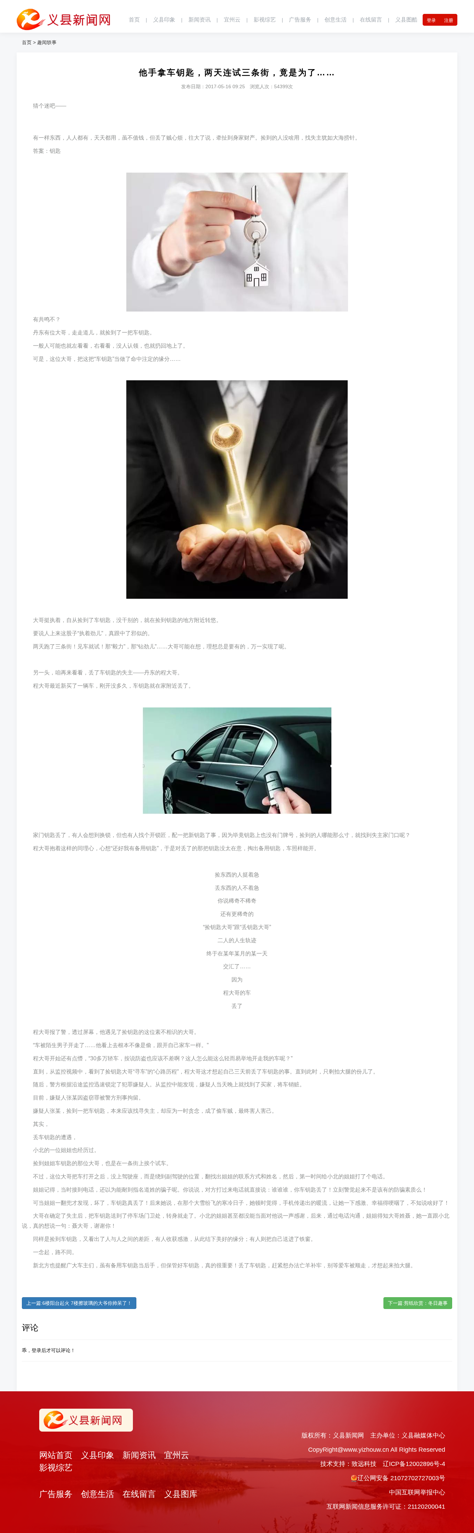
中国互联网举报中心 (417, 1492)
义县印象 (164, 20)
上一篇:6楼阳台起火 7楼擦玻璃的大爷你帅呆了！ (79, 1303)
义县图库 (180, 1494)
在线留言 (371, 20)
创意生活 (335, 20)
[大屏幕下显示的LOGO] (63, 15)
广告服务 (300, 20)
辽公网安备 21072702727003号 (401, 1478)
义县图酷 (406, 20)
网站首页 (56, 1455)
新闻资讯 (199, 20)
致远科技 (364, 1463)
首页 (134, 20)
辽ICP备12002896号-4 (414, 1463)
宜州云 (232, 20)
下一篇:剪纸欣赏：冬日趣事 (418, 1303)
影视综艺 (265, 20)
